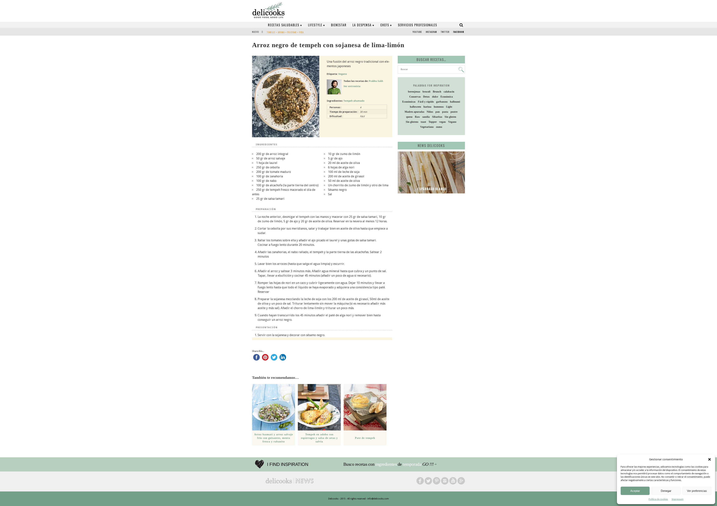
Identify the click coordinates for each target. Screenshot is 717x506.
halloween (415, 106)
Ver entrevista (352, 86)
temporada (412, 464)
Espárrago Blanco (431, 189)
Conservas (415, 96)
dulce (435, 96)
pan (437, 111)
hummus (439, 106)
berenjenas (414, 91)
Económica (446, 96)
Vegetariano (427, 127)
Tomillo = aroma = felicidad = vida (285, 32)
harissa (427, 106)
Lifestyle (315, 25)
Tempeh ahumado (353, 101)
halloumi (455, 101)
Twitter (445, 31)
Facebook (458, 31)
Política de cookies (658, 499)
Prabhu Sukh (376, 81)
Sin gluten (450, 116)
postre (454, 111)
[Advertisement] (430, 225)
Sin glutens (412, 121)
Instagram (431, 31)
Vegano (342, 74)
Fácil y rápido (426, 101)
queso (409, 116)
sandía (426, 116)
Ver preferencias (697, 490)
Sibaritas (437, 116)
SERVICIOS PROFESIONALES (417, 25)
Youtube (417, 31)
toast (423, 121)
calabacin (449, 91)
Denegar (666, 490)
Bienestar (339, 25)
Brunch (437, 91)
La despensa (362, 25)
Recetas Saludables (283, 25)
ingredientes (386, 464)
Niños (430, 111)
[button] (709, 459)
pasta (445, 111)
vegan (442, 121)
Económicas (408, 101)
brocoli (426, 91)
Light (449, 106)
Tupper (433, 121)
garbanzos (442, 101)
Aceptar (635, 490)
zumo (439, 127)
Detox (426, 96)
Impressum (677, 499)
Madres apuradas (414, 111)
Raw (417, 116)
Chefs (384, 25)
